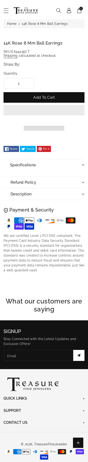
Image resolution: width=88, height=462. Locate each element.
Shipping (11, 55)
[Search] (59, 10)
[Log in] (69, 10)
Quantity (11, 73)
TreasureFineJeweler (50, 444)
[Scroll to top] (78, 443)
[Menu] (8, 11)
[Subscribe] (78, 355)
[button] (44, 113)
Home (11, 24)
